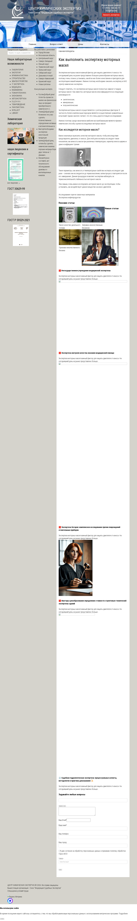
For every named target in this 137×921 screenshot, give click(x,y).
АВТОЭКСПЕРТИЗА (19, 98)
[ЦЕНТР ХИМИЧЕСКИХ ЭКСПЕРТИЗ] (15, 17)
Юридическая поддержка (17, 49)
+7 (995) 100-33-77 (111, 8)
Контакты (104, 44)
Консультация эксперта (43, 89)
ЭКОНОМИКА (17, 96)
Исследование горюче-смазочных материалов (77, 194)
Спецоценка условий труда (17, 891)
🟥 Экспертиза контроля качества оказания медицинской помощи (86, 353)
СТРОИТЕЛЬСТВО (18, 78)
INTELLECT (16, 110)
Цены (80, 44)
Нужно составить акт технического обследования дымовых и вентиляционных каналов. (45, 166)
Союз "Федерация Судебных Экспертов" (45, 888)
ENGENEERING (17, 90)
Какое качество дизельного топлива (69, 226)
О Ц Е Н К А (16, 101)
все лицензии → (13, 183)
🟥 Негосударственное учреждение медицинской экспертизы (85, 270)
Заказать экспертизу (111, 15)
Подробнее (123, 913)
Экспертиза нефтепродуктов (69, 197)
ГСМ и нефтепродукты (66, 51)
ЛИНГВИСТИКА (18, 107)
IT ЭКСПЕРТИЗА (18, 84)
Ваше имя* (63, 825)
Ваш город (63, 842)
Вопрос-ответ (56, 44)
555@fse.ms (111, 10)
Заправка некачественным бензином (92, 226)
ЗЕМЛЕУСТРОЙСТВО (20, 81)
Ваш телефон (63, 834)
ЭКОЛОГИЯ (16, 72)
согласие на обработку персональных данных (82, 851)
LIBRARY (15, 113)
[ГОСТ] (21, 214)
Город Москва (44, 52)
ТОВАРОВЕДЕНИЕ (18, 104)
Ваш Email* (63, 820)
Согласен (2, 918)
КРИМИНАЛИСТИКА (20, 75)
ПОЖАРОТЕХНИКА (19, 93)
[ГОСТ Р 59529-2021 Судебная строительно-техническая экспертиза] (21, 245)
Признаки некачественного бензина (69, 249)
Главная (32, 44)
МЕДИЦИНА (16, 87)
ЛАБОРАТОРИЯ (17, 70)
